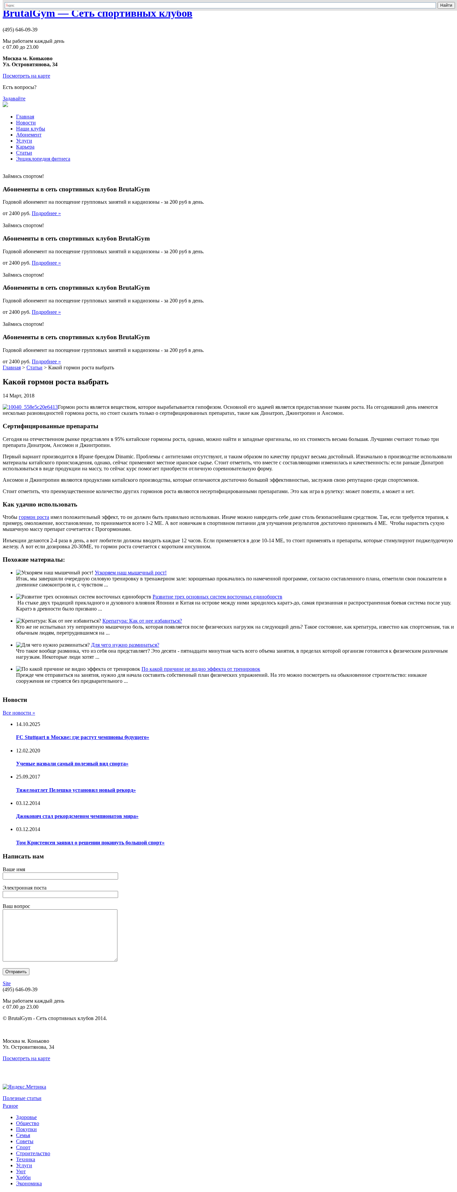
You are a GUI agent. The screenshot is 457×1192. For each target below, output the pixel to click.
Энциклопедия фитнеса (43, 159)
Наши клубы (30, 128)
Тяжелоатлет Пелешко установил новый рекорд (76, 790)
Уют (21, 1171)
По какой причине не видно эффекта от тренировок (201, 669)
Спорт (23, 1147)
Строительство (33, 1153)
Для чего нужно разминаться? (125, 645)
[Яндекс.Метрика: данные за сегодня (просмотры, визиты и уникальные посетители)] (24, 1087)
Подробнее (46, 213)
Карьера (25, 147)
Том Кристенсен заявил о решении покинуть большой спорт (90, 842)
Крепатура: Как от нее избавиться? (142, 621)
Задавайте (14, 98)
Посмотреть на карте (26, 76)
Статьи (24, 153)
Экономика (29, 1183)
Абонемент (28, 134)
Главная (25, 116)
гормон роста (34, 517)
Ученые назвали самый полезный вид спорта (72, 763)
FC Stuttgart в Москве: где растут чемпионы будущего (82, 737)
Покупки (26, 1129)
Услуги (24, 141)
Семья (23, 1135)
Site (7, 983)
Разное (10, 1106)
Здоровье (26, 1117)
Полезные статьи (22, 1098)
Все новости (19, 713)
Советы (24, 1141)
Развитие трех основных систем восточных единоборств (217, 597)
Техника (25, 1159)
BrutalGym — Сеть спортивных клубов (97, 13)
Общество (27, 1123)
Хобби (23, 1177)
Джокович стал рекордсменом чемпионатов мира (77, 816)
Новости (26, 122)
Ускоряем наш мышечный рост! (131, 572)
